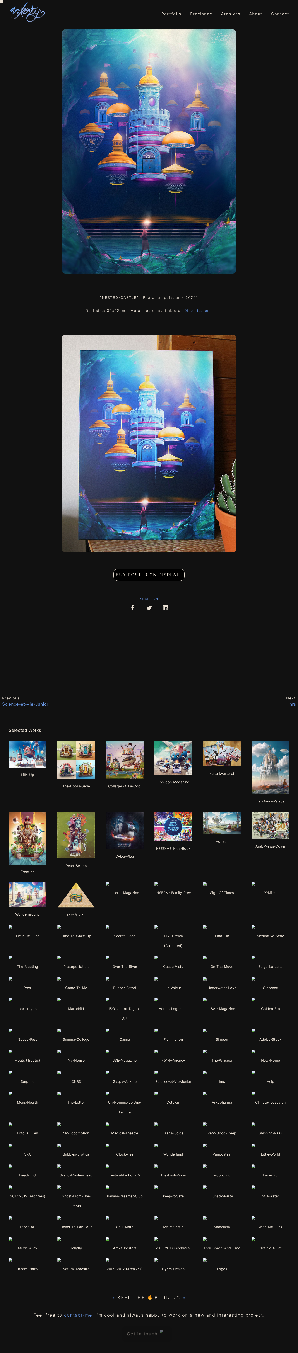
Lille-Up (27, 775)
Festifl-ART (76, 915)
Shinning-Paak (270, 1133)
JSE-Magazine (125, 1060)
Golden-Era (270, 1008)
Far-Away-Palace (270, 801)
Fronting (27, 872)
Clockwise (124, 1154)
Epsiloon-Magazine (173, 782)
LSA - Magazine (222, 1008)
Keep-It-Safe (173, 1196)
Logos (222, 1269)
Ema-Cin (222, 936)
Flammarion (173, 1039)
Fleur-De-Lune (27, 936)
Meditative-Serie (270, 936)
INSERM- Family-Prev (173, 893)
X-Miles (270, 893)
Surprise (27, 1081)
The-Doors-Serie (76, 786)
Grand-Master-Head (76, 1175)
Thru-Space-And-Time (222, 1248)
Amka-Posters (124, 1248)
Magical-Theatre (124, 1133)
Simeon (222, 1039)
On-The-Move (222, 966)
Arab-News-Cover (270, 846)
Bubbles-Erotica (76, 1154)
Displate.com (198, 310)
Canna (125, 1039)
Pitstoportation (76, 966)
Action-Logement (173, 1008)
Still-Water (270, 1196)
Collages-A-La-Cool (124, 786)
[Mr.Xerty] (27, 12)
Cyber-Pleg (124, 856)
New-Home (270, 1060)
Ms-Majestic (173, 1227)
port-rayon (28, 1008)
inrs (222, 1081)
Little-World (270, 1154)
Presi (28, 988)
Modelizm (222, 1227)
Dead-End (27, 1175)
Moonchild (222, 1175)
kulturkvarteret (222, 773)
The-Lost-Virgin (173, 1175)
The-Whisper (222, 1060)
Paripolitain (222, 1154)
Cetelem (173, 1102)
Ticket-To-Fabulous (76, 1227)
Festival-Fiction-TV (124, 1175)
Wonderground (27, 914)
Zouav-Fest (27, 1039)
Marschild (76, 1008)
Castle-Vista (173, 966)
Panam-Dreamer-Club (125, 1196)
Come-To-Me (76, 988)
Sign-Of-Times (222, 893)
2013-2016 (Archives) (173, 1248)
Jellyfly (76, 1248)
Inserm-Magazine (125, 893)
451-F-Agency (173, 1060)
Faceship (270, 1175)
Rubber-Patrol (124, 988)
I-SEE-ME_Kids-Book (173, 848)
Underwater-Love (221, 988)
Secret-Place (124, 936)
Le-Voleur (173, 988)
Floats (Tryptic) (27, 1060)
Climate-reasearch (270, 1102)
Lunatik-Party (222, 1196)
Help (270, 1081)
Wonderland (173, 1154)
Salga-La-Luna (271, 966)
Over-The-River (124, 966)
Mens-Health (27, 1102)
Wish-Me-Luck (270, 1227)
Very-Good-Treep (221, 1133)
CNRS (76, 1081)
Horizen (222, 841)
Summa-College (76, 1039)
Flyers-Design (173, 1269)
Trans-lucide (173, 1133)
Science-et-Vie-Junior (173, 1081)
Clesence (270, 988)
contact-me (78, 1315)
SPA (27, 1154)
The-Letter (76, 1102)
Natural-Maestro (76, 1269)
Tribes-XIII (27, 1227)
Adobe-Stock (270, 1039)
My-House (76, 1060)
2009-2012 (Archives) (125, 1269)
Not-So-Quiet (270, 1248)
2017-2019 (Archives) (27, 1196)
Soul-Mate (124, 1227)
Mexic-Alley (27, 1248)
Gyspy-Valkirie (125, 1081)
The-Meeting (27, 966)
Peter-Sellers (76, 865)
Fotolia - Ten (27, 1133)
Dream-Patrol (27, 1269)
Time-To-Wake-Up (76, 936)
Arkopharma (222, 1102)
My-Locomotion (76, 1133)
